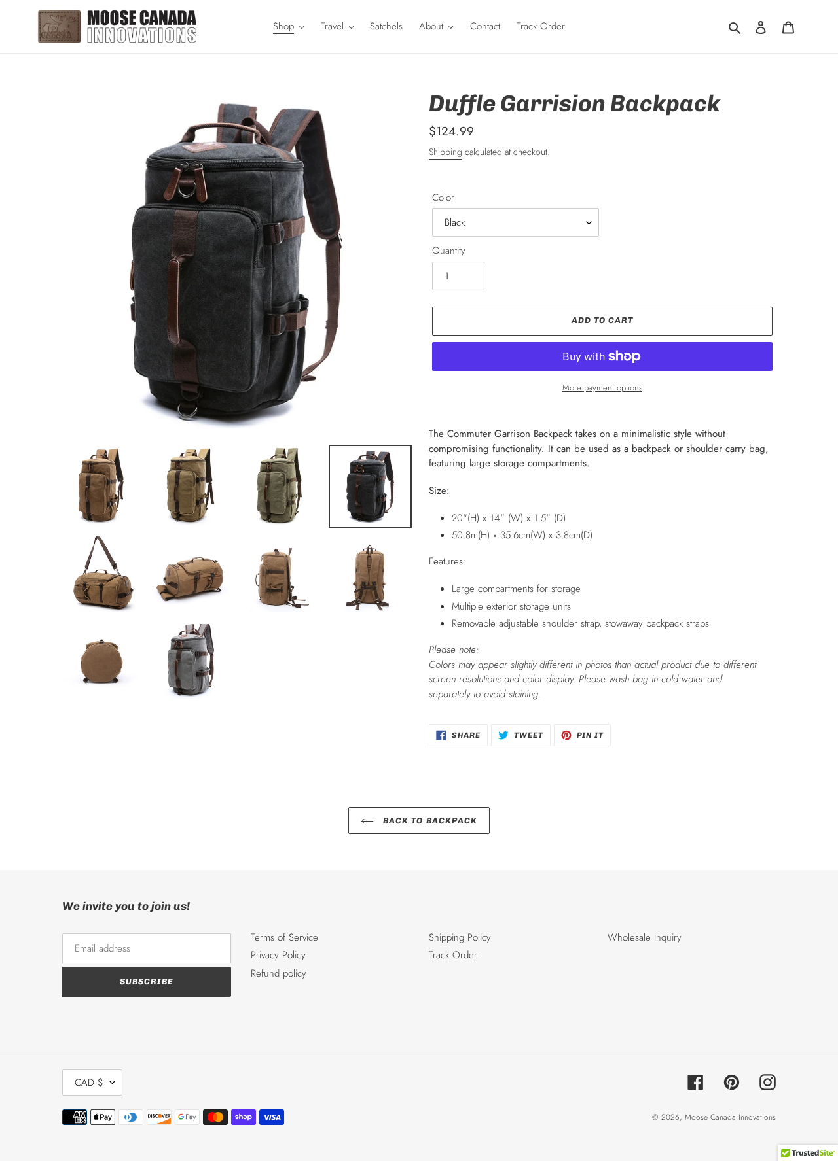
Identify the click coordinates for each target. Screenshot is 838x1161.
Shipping (445, 151)
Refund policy (278, 973)
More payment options (602, 387)
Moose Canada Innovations (730, 1117)
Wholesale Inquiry (645, 937)
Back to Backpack (428, 820)
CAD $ (89, 1082)
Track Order (453, 955)
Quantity (448, 250)
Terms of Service (284, 937)
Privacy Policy (278, 955)
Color (443, 197)
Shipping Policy (460, 937)
